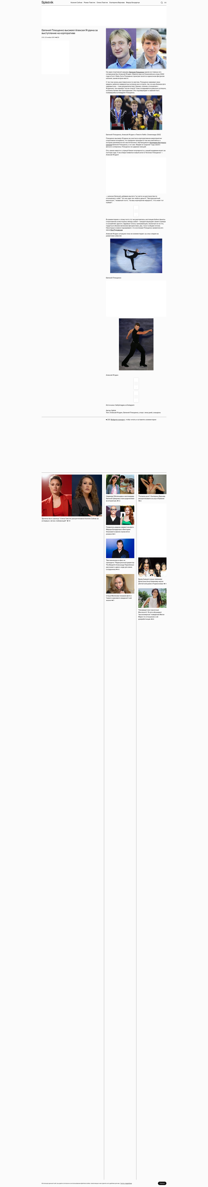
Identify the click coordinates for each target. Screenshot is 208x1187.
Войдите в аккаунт (118, 420)
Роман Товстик (89, 3)
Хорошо (162, 1183)
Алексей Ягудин (116, 413)
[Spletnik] (47, 2)
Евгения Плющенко (136, 72)
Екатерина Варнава (117, 3)
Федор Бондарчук (133, 3)
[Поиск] (162, 3)
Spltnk (113, 410)
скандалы (157, 413)
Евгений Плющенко (130, 413)
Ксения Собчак (76, 3)
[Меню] (165, 3)
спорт (141, 413)
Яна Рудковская (116, 230)
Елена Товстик (102, 3)
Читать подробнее (126, 1183)
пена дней (148, 413)
